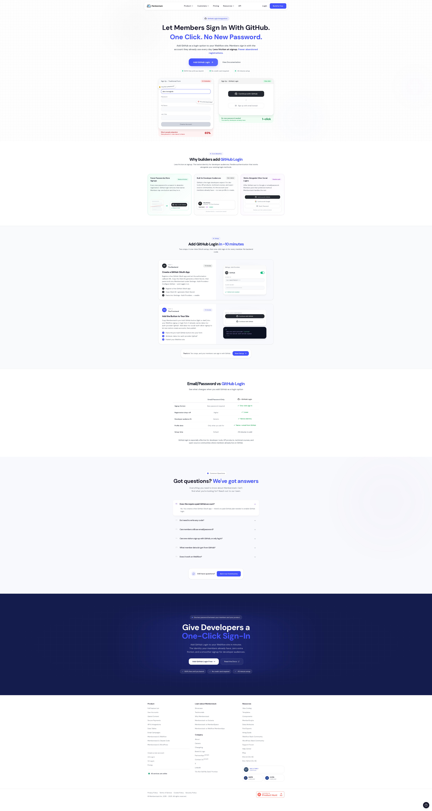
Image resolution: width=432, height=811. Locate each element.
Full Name (164, 105)
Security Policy (191, 793)
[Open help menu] (426, 805)
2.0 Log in (151, 757)
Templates (246, 712)
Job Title (164, 114)
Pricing (216, 6)
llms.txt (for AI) (247, 757)
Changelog (199, 747)
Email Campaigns (154, 733)
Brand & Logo (200, 751)
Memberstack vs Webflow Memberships (210, 729)
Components (247, 716)
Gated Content (153, 716)
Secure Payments (154, 720)
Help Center (246, 749)
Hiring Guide (246, 733)
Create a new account (156, 753)
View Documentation (231, 62)
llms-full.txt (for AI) (249, 761)
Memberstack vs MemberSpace (207, 724)
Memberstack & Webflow (157, 737)
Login (264, 6)
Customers (202, 6)
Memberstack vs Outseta (204, 720)
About (197, 739)
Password (164, 97)
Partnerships (202, 755)
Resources (227, 6)
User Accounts (153, 712)
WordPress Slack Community (253, 741)
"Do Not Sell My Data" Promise (206, 772)
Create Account (186, 124)
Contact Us (201, 760)
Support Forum (248, 745)
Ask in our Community (229, 574)
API (239, 6)
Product (187, 6)
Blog (244, 753)
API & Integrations (154, 724)
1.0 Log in (151, 761)
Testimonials (199, 712)
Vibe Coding (246, 708)
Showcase (199, 708)
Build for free (278, 6)
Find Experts (247, 729)
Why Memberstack (202, 716)
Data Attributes (248, 724)
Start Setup (239, 353)
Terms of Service (166, 793)
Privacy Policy (153, 793)
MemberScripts (248, 720)
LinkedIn (198, 768)
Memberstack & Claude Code (159, 741)
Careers (198, 743)
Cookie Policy (179, 793)
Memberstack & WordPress (158, 745)
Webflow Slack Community (252, 737)
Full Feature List (153, 708)
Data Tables (152, 729)
